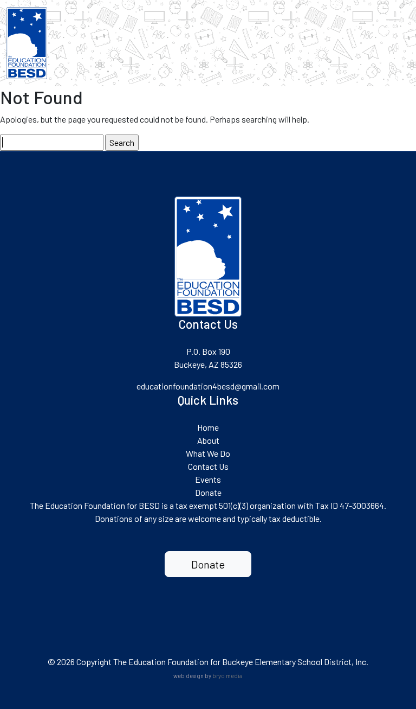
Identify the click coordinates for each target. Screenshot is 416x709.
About (208, 440)
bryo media (227, 675)
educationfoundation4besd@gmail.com (208, 386)
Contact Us (208, 466)
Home (208, 427)
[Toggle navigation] (391, 23)
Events (208, 479)
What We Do (208, 453)
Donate (208, 492)
